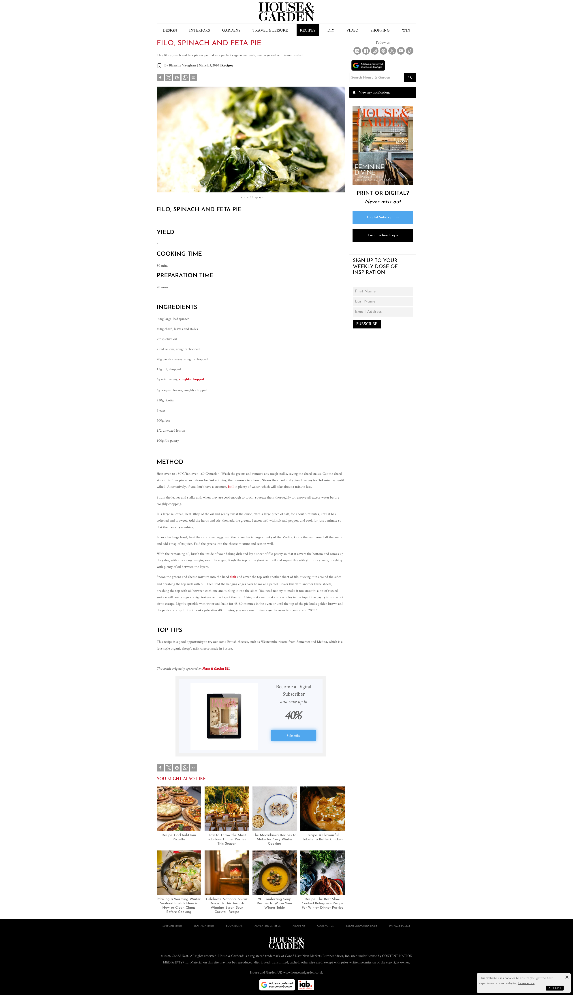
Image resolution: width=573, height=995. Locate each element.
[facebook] (160, 78)
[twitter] (168, 77)
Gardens (231, 30)
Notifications (204, 925)
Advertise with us (267, 925)
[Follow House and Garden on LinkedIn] (357, 51)
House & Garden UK (215, 669)
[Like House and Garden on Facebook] (366, 51)
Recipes (307, 30)
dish (233, 577)
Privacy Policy (400, 925)
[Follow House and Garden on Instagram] (374, 51)
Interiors (199, 30)
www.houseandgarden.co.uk (303, 972)
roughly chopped (191, 379)
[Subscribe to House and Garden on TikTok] (409, 51)
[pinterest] (176, 78)
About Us (299, 925)
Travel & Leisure (270, 30)
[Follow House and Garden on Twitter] (392, 51)
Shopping (380, 30)
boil (231, 487)
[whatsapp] (185, 78)
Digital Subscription (383, 217)
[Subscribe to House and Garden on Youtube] (401, 51)
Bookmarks (234, 925)
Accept (554, 988)
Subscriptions (172, 925)
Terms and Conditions (361, 925)
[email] (193, 78)
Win (406, 30)
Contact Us (325, 925)
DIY (330, 30)
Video (352, 30)
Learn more (526, 983)
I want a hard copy (383, 235)
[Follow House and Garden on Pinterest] (383, 51)
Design (170, 30)
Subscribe (293, 735)
